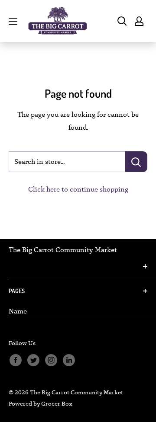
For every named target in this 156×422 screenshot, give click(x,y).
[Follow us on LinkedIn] (68, 360)
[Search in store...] (136, 161)
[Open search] (122, 21)
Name (18, 311)
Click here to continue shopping (78, 189)
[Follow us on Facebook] (15, 360)
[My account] (139, 21)
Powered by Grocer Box (40, 403)
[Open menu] (13, 21)
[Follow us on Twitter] (33, 360)
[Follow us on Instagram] (51, 360)
